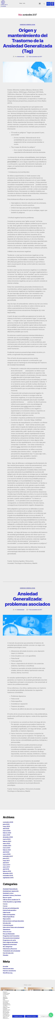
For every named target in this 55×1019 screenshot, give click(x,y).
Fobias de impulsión (9, 914)
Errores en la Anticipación (11, 908)
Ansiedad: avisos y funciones (12, 895)
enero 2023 (6, 843)
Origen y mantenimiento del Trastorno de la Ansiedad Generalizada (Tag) (27, 40)
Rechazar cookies (31, 1016)
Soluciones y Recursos (10, 948)
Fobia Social (6, 912)
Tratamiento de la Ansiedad (11, 951)
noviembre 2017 (8, 856)
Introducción (7, 923)
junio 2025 (6, 824)
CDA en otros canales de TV (11, 899)
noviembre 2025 (8, 822)
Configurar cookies (45, 1016)
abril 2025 (6, 828)
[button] (21, 3)
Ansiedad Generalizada (27, 24)
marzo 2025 (6, 830)
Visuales (5, 955)
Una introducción (8, 953)
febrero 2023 (7, 841)
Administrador (20, 56)
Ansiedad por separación (11, 891)
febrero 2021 (7, 850)
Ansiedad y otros (8, 893)
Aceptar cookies (18, 1016)
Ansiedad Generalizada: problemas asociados (27, 599)
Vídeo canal (27, 985)
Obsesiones (6, 929)
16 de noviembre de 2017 (35, 56)
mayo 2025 (6, 826)
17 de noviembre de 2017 (35, 609)
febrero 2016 (7, 871)
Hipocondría (7, 919)
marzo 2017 (6, 865)
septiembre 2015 (8, 877)
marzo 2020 (6, 854)
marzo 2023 (6, 839)
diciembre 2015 (8, 873)
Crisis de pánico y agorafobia (12, 902)
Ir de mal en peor (8, 925)
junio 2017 (6, 858)
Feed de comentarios (9, 970)
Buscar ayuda (7, 897)
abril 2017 (6, 862)
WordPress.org (7, 973)
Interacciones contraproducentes (13, 921)
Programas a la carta (9, 940)
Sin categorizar (7, 946)
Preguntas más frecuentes (11, 936)
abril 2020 (6, 852)
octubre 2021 (7, 845)
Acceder (5, 966)
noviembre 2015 (8, 875)
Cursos (5, 904)
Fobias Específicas (8, 916)
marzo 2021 (6, 848)
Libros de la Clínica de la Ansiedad (13, 927)
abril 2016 (6, 869)
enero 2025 (6, 835)
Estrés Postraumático (9, 910)
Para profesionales (9, 934)
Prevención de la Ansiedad (11, 938)
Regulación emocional (10, 944)
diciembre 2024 (8, 837)
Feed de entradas (8, 968)
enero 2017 (6, 867)
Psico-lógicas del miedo (10, 942)
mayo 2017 (6, 860)
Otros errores (7, 931)
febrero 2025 (7, 833)
